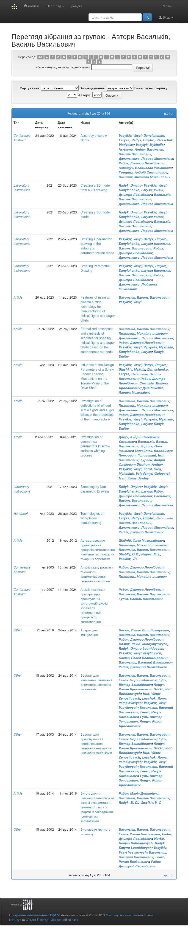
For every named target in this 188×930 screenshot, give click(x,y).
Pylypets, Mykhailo (158, 347)
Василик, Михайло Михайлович (144, 176)
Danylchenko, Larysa (135, 190)
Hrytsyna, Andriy (132, 149)
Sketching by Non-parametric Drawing (94, 488)
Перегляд (54, 5)
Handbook (21, 513)
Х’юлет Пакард (37, 919)
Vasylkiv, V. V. (150, 802)
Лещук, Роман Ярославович (142, 686)
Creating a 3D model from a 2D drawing (95, 187)
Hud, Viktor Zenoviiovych (139, 695)
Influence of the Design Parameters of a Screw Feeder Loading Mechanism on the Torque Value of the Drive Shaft (97, 376)
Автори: (84, 94)
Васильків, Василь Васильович (141, 151)
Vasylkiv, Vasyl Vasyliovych (140, 653)
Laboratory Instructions (22, 187)
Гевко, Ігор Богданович (138, 680)
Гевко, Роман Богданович (139, 834)
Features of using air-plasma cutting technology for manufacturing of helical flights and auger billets (97, 308)
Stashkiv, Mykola (132, 369)
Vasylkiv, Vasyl (130, 135)
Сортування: (30, 88)
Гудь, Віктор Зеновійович (143, 682)
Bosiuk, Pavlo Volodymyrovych (143, 643)
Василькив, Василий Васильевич (146, 662)
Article (18, 297)
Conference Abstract (22, 137)
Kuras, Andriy (138, 478)
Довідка (76, 5)
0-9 (40, 57)
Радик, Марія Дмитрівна (138, 793)
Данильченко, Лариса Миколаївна (146, 158)
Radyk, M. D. (128, 802)
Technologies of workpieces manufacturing (91, 518)
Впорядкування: (93, 88)
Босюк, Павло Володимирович (144, 630)
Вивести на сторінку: (151, 88)
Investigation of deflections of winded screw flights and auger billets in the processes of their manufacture (97, 409)
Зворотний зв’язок (64, 919)
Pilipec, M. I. (150, 554)
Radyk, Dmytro (142, 140)
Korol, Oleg (152, 469)
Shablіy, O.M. (129, 554)
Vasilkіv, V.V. (128, 558)
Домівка (33, 5)
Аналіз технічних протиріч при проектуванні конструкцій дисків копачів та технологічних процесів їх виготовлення (94, 605)
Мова (167, 5)
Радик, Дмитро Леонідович (141, 163)
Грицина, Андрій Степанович (143, 172)
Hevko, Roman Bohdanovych (142, 840)
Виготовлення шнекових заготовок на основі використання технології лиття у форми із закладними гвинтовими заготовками (97, 807)
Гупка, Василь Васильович (141, 598)
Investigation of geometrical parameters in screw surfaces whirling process (95, 445)
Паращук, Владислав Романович (145, 167)
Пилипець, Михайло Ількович (143, 333)
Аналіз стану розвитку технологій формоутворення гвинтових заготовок (96, 574)
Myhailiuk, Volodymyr (135, 473)
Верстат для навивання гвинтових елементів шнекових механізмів (96, 682)
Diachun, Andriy (149, 464)
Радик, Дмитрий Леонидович (143, 666)
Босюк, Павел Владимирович (142, 657)
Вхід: (166, 17)
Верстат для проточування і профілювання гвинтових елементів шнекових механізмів (96, 743)
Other (18, 630)
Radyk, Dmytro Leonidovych (141, 648)
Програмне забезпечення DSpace (34, 915)
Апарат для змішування (89, 632)
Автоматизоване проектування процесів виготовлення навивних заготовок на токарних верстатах (97, 549)
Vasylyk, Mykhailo (150, 144)
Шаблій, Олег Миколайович (141, 540)
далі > (168, 113)
